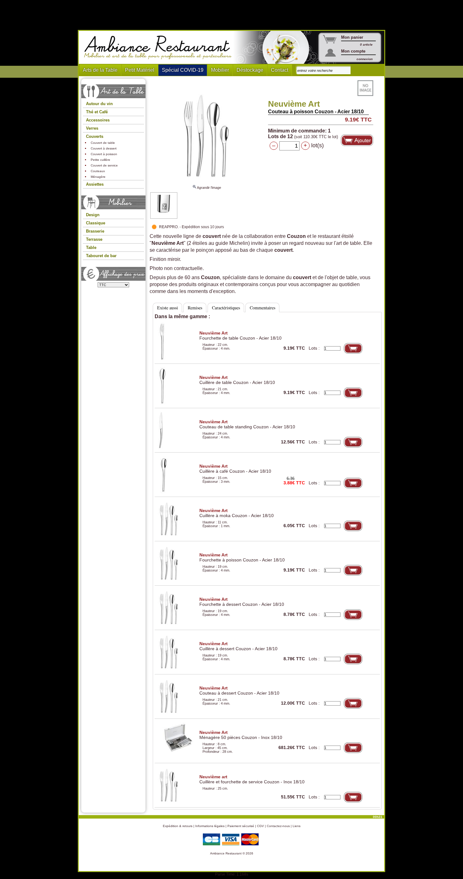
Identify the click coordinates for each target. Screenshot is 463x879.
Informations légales (210, 826)
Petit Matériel (139, 70)
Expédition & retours (177, 826)
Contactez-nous (278, 826)
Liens (296, 826)
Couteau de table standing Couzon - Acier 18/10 (247, 424)
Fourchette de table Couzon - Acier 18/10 (240, 335)
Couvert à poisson (104, 154)
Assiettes (95, 184)
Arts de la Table (100, 70)
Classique (95, 223)
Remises (195, 308)
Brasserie (95, 231)
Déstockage (250, 70)
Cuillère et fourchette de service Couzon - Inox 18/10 (252, 779)
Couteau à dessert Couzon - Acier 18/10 (239, 690)
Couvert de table (103, 142)
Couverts (94, 136)
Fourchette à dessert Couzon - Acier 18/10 (241, 602)
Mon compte (353, 51)
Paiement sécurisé (240, 826)
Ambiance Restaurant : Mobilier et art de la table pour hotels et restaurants (160, 47)
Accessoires (98, 120)
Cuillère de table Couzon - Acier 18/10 (237, 380)
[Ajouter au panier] (357, 140)
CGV (260, 826)
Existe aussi (167, 308)
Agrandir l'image (208, 187)
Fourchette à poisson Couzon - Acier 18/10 (242, 557)
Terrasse (94, 239)
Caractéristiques (226, 308)
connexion (365, 59)
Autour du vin (99, 103)
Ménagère (98, 176)
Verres (92, 128)
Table (91, 247)
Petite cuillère (100, 159)
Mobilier (220, 70)
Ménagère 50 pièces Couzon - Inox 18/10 (240, 735)
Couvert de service (104, 165)
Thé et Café (97, 112)
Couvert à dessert (104, 148)
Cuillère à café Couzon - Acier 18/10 (235, 469)
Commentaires (262, 308)
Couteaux (98, 171)
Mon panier (352, 37)
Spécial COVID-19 (182, 70)
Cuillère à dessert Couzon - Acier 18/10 (238, 646)
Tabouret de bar (101, 255)
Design (93, 214)
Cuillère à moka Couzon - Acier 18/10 (236, 513)
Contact (279, 70)
